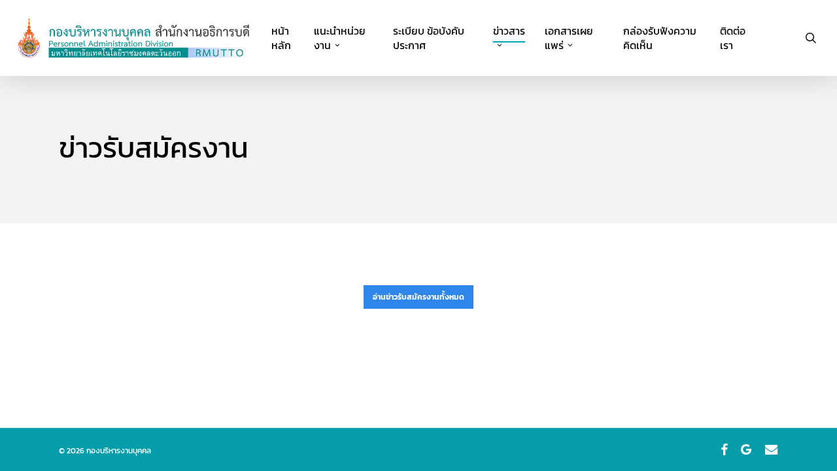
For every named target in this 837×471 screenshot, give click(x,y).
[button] (418, 297)
